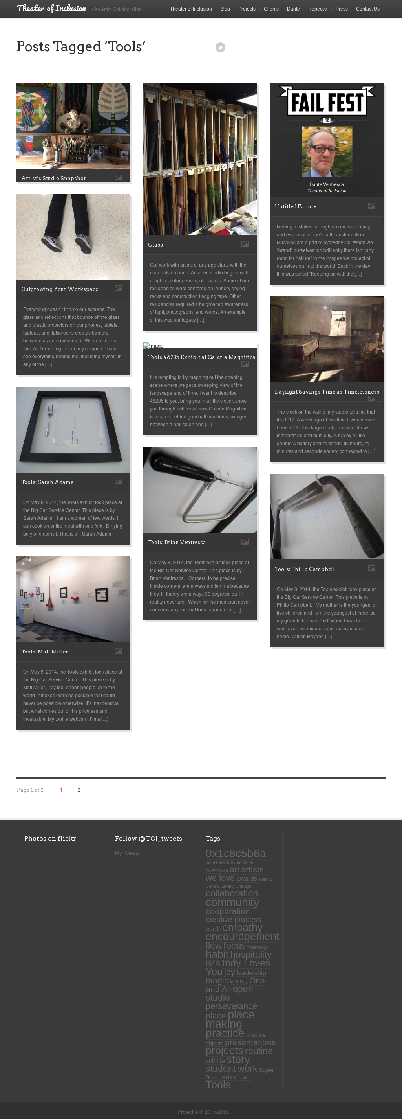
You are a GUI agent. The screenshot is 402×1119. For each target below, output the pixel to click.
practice (225, 1033)
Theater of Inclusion (191, 9)
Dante (293, 9)
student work (232, 1069)
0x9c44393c (242, 862)
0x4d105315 (217, 862)
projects (224, 1050)
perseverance (231, 1006)
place (216, 1015)
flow (214, 945)
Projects (247, 9)
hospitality (251, 955)
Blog (225, 9)
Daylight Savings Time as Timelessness (327, 392)
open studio (229, 993)
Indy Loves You (238, 967)
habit (217, 954)
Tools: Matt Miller (44, 652)
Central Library (220, 886)
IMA (213, 963)
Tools (218, 1085)
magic (217, 980)
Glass (155, 245)
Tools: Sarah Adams (47, 482)
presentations (250, 1042)
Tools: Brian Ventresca (177, 542)
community (232, 902)
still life (215, 1061)
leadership (251, 973)
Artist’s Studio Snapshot (53, 178)
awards (247, 878)
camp (266, 879)
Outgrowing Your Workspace (59, 289)
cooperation (228, 911)
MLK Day (239, 981)
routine (259, 1051)
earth (213, 929)
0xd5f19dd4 (217, 871)
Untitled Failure (295, 207)
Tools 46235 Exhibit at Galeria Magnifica (202, 357)
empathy (242, 927)
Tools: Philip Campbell (305, 569)
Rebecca (317, 9)
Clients (271, 9)
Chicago (243, 886)
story (238, 1060)
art (234, 869)
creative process (233, 919)
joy (229, 972)
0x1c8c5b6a (236, 853)
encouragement (243, 936)
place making (230, 1019)
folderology (257, 947)
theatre (243, 1077)
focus (234, 945)
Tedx (225, 1077)
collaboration (232, 893)
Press (342, 9)
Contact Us (368, 9)
